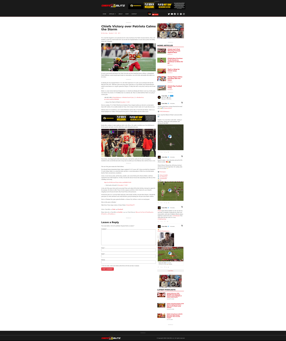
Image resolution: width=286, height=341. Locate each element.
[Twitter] (169, 14)
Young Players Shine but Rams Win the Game (175, 78)
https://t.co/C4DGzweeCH (110, 182)
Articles (111, 14)
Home (104, 14)
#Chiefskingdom (165, 231)
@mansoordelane (168, 108)
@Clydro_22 (132, 97)
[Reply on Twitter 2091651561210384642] (158, 152)
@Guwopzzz (162, 172)
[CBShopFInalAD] (170, 38)
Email (103, 253)
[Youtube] (172, 14)
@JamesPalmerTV (130, 205)
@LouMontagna (163, 176)
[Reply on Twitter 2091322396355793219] (158, 267)
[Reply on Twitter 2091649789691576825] (158, 203)
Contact (134, 14)
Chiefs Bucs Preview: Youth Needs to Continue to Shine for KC (175, 61)
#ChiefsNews (104, 214)
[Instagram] (184, 14)
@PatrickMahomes (116, 97)
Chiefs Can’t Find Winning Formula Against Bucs (174, 50)
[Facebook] (175, 14)
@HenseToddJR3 (163, 175)
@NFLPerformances (164, 111)
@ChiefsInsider (163, 178)
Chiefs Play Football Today (175, 87)
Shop (127, 14)
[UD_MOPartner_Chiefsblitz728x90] (156, 8)
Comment (104, 228)
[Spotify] (181, 14)
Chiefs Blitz (164, 103)
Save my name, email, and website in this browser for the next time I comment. (121, 265)
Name (103, 247)
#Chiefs (159, 210)
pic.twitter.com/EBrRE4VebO (124, 182)
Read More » (170, 54)
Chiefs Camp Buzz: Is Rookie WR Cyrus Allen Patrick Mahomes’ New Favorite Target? (174, 315)
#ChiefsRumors (111, 214)
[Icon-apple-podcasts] (178, 14)
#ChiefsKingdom (149, 212)
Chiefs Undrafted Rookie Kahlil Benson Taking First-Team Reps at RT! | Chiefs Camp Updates (175, 305)
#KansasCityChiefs (140, 212)
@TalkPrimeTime (162, 219)
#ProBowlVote (125, 97)
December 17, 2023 (125, 102)
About (120, 14)
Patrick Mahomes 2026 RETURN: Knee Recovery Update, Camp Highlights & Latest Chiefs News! (174, 295)
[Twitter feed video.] (170, 137)
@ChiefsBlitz (172, 103)
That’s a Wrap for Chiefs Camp (174, 70)
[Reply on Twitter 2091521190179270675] (158, 222)
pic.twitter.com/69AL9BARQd (111, 99)
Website (103, 259)
